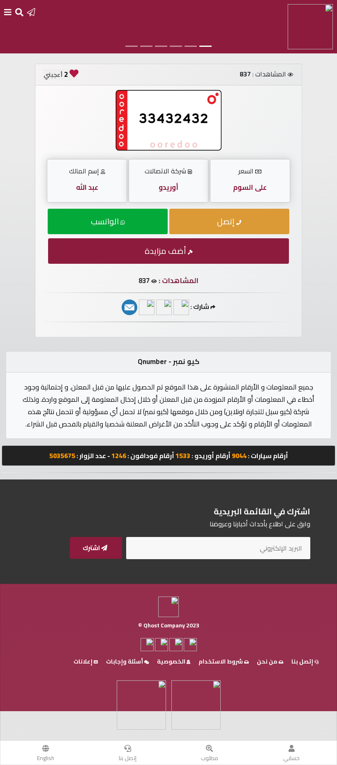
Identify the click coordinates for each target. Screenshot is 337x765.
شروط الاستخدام (221, 661)
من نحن (268, 661)
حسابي (291, 758)
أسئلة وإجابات (125, 661)
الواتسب (105, 221)
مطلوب (209, 758)
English (45, 758)
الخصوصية (172, 661)
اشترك (92, 548)
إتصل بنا (127, 758)
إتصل (226, 221)
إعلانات (84, 661)
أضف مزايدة (166, 250)
